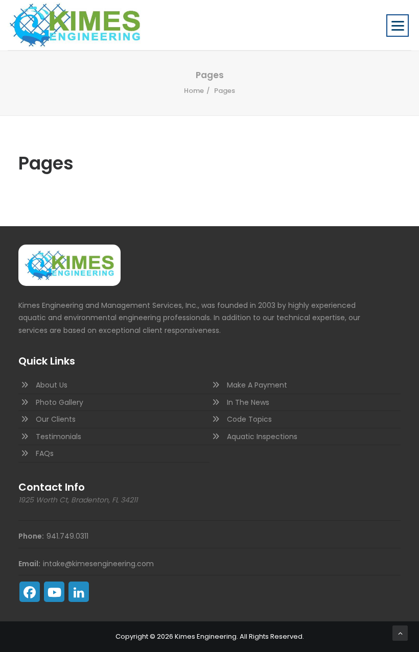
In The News (248, 402)
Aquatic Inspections (262, 436)
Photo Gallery (59, 402)
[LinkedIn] (78, 592)
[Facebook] (29, 592)
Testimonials (58, 436)
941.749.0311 (67, 536)
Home (194, 90)
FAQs (45, 453)
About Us (51, 385)
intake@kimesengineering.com (98, 564)
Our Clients (56, 419)
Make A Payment (257, 385)
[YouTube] (54, 592)
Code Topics (249, 419)
